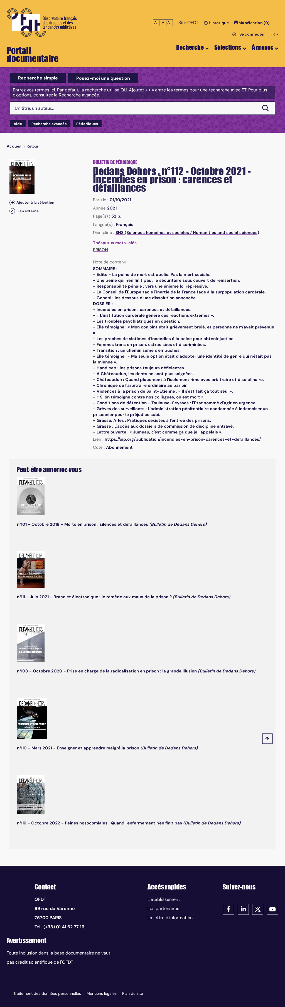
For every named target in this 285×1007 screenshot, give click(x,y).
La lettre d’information (170, 918)
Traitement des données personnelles (47, 993)
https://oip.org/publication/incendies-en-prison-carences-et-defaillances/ (183, 439)
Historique (218, 22)
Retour (32, 146)
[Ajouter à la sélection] (12, 202)
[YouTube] (272, 909)
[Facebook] (228, 909)
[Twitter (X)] (257, 909)
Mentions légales (102, 993)
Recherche (190, 47)
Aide (18, 123)
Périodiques (87, 123)
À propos (262, 47)
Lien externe (27, 211)
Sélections (227, 47)
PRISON (100, 250)
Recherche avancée (49, 123)
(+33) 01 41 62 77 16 (63, 927)
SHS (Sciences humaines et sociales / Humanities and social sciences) (187, 232)
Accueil (14, 146)
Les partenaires (163, 908)
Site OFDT (188, 23)
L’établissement (164, 899)
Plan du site (132, 993)
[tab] (38, 78)
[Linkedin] (243, 909)
